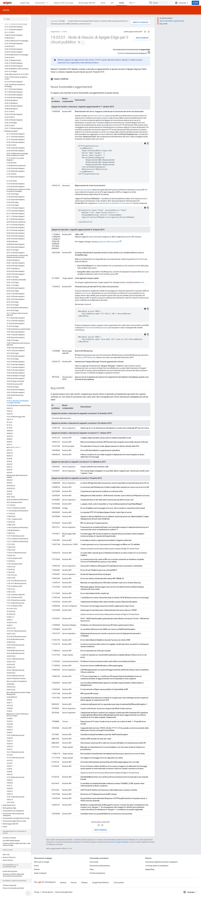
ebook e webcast (40, 873)
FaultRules (141, 259)
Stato (92, 869)
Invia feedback (142, 38)
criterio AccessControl (84, 190)
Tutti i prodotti (119, 882)
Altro (131, 3)
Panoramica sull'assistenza (100, 866)
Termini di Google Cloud (63, 892)
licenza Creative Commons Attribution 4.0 (124, 840)
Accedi (195, 3)
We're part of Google (41, 862)
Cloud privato (40, 3)
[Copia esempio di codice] (148, 143)
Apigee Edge (25, 3)
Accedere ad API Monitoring (85, 357)
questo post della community (108, 242)
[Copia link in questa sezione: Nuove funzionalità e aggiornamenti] (94, 87)
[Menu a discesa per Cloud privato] (48, 3)
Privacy (36, 892)
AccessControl (85, 293)
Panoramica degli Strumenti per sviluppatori (161, 862)
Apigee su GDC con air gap (63, 3)
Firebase (84, 882)
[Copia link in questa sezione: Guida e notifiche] (70, 79)
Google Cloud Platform (100, 882)
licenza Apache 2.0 (75, 842)
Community (94, 862)
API (112, 3)
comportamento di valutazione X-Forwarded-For (115, 203)
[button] (15, 131)
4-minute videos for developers (156, 866)
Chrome (74, 882)
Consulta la (132, 53)
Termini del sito (47, 892)
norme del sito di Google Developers (116, 842)
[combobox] (160, 3)
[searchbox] (15, 19)
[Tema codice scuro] (145, 143)
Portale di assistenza (97, 873)
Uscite (121, 3)
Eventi (36, 866)
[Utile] (145, 31)
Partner (37, 869)
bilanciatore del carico (98, 116)
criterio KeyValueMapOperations (96, 328)
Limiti (142, 282)
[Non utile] (148, 31)
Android (63, 882)
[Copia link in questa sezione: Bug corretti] (66, 388)
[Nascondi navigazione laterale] (28, 892)
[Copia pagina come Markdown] (79, 42)
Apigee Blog (149, 869)
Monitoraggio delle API (87, 3)
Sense (103, 3)
